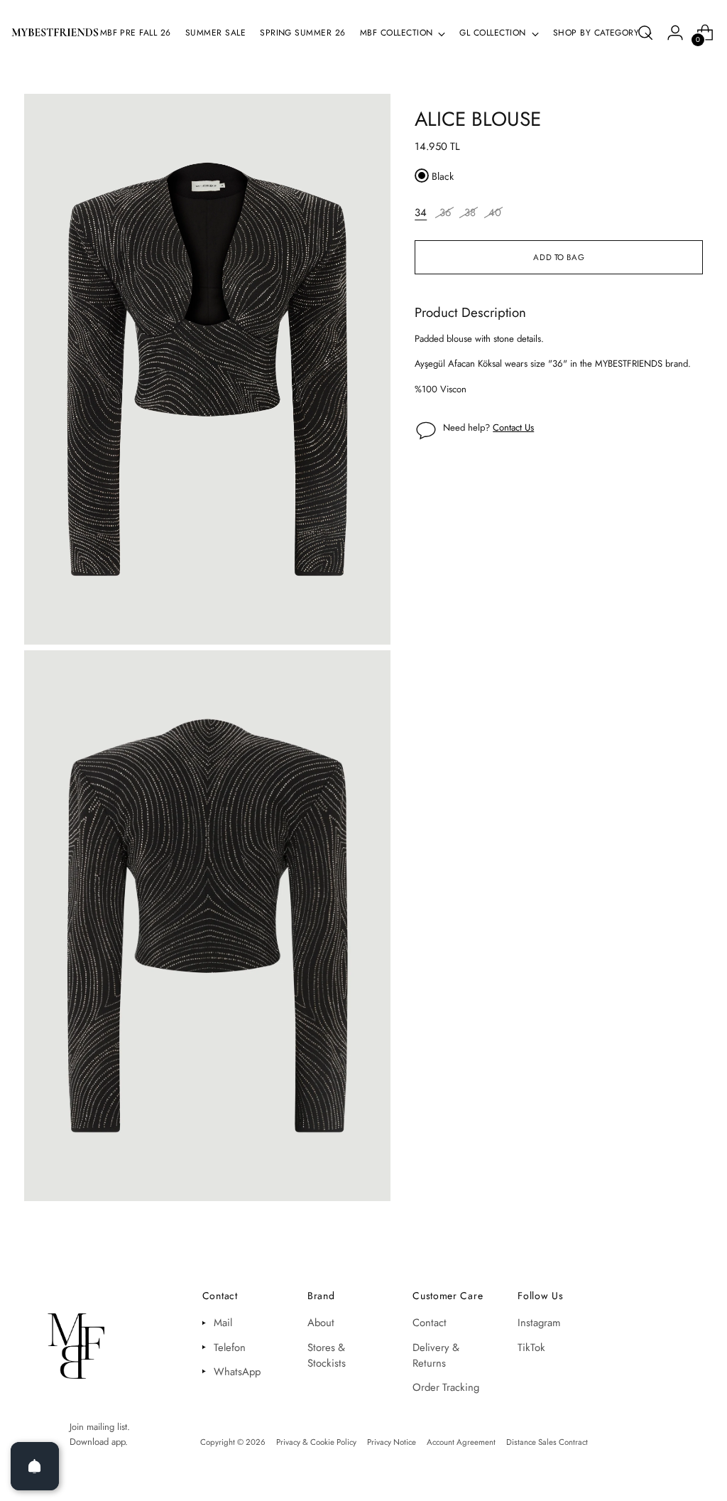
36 (445, 212)
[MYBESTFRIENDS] (55, 32)
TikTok (531, 1347)
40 (494, 212)
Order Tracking (445, 1387)
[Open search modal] (645, 32)
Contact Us (513, 427)
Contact (429, 1322)
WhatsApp (237, 1371)
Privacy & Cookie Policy (316, 1442)
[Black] (422, 175)
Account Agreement (461, 1442)
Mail (223, 1322)
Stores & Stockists (326, 1355)
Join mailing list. (100, 1426)
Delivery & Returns (435, 1355)
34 (421, 212)
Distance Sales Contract (547, 1442)
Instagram (539, 1322)
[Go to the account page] (675, 32)
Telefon (230, 1347)
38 (470, 212)
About (320, 1322)
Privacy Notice (391, 1442)
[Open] (35, 1466)
